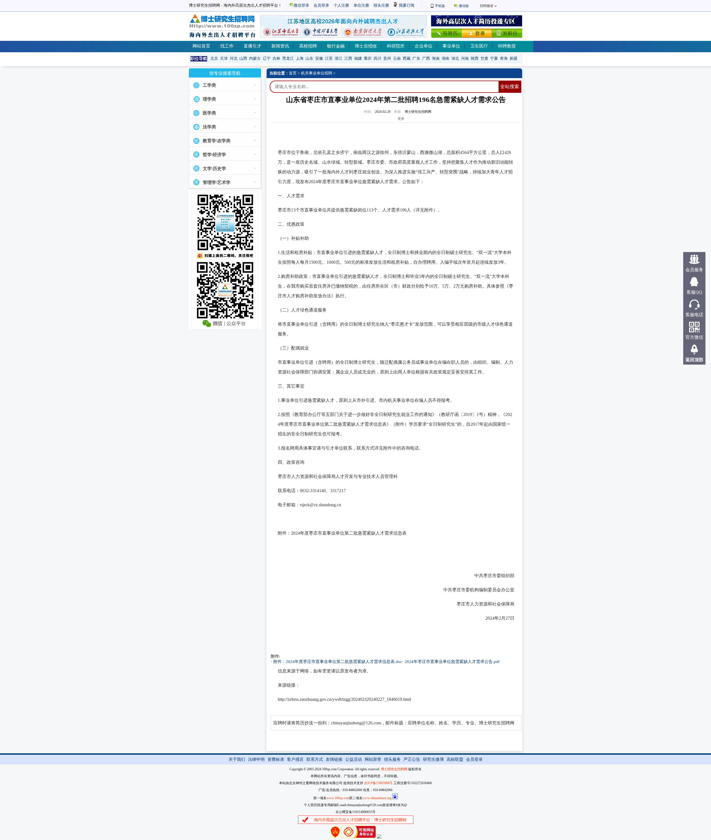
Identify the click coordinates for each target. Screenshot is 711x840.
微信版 (464, 6)
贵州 (387, 58)
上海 (300, 58)
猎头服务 (392, 759)
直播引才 (252, 46)
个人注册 (341, 5)
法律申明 (256, 759)
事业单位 (451, 46)
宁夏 (494, 58)
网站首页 (201, 46)
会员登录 (321, 5)
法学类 (209, 126)
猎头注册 (381, 5)
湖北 (455, 58)
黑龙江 (288, 58)
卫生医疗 (479, 46)
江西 (348, 58)
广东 (416, 58)
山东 (309, 58)
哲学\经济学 (214, 154)
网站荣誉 (373, 759)
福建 (358, 58)
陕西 (475, 58)
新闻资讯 (280, 46)
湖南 (445, 58)
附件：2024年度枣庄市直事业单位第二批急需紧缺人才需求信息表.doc (337, 661)
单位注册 (361, 5)
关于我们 (237, 759)
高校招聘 (308, 46)
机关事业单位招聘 (316, 73)
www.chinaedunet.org (376, 798)
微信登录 (301, 5)
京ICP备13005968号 (378, 783)
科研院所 (396, 46)
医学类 (209, 113)
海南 (436, 58)
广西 (426, 58)
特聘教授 (507, 46)
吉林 (276, 58)
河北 (233, 58)
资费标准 (275, 759)
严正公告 (412, 759)
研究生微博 (433, 759)
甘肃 (484, 58)
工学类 (209, 85)
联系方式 (314, 759)
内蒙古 (255, 58)
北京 (214, 58)
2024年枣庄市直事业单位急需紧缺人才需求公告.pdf (452, 661)
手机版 (440, 6)
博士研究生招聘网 (394, 769)
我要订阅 (406, 5)
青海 (504, 58)
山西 (243, 58)
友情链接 (334, 759)
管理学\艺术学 (217, 182)
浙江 (338, 58)
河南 (465, 58)
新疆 (513, 58)
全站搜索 (509, 86)
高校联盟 (455, 759)
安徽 (319, 58)
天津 (224, 58)
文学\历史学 (214, 168)
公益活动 (353, 759)
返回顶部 (694, 359)
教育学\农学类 (217, 140)
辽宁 (267, 58)
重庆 (368, 58)
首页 (293, 73)
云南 (397, 58)
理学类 (209, 99)
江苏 (329, 58)
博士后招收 (366, 46)
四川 (377, 58)
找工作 (227, 46)
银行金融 (336, 46)
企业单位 (423, 46)
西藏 (406, 58)
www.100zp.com (338, 798)
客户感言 (295, 759)
